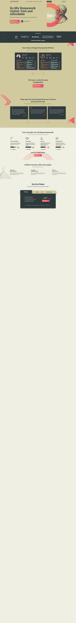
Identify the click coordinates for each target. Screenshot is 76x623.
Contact (37, 1)
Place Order (46, 200)
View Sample (14, 149)
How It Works (31, 1)
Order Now (49, 1)
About (27, 1)
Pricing (34, 1)
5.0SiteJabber (16, 23)
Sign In (64, 1)
